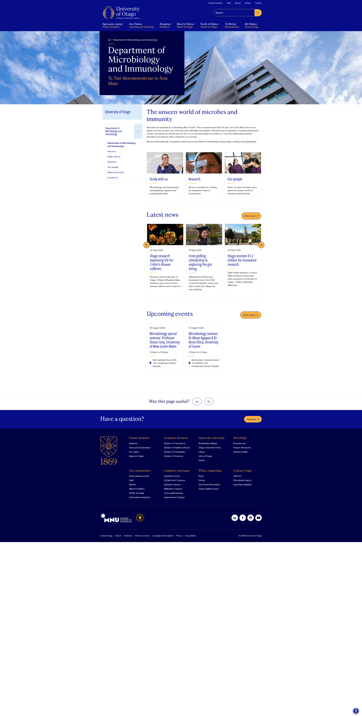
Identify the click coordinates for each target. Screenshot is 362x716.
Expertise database (242, 484)
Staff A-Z (237, 476)
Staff (229, 3)
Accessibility (190, 536)
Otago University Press (209, 447)
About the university (212, 438)
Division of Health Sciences (177, 447)
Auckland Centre (172, 476)
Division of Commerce (174, 443)
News (201, 476)
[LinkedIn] (234, 517)
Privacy (179, 536)
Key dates (134, 452)
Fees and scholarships (139, 447)
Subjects (133, 443)
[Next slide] (261, 245)
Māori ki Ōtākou (137, 489)
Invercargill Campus (173, 493)
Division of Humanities (174, 452)
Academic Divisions (176, 438)
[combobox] (234, 12)
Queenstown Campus (174, 497)
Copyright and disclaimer (162, 536)
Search (118, 536)
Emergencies (239, 443)
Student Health (240, 452)
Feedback (128, 536)
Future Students (139, 438)
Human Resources (242, 447)
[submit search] (258, 12)
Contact (258, 3)
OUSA (201, 460)
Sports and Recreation (209, 484)
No (208, 401)
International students (139, 497)
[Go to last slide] (146, 245)
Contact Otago (242, 470)
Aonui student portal (139, 476)
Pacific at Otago (136, 493)
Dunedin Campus (172, 484)
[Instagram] (250, 517)
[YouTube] (258, 517)
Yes (197, 401)
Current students (215, 3)
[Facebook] (242, 517)
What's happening (210, 470)
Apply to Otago (136, 456)
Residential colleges (208, 443)
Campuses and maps (176, 470)
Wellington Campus (173, 489)
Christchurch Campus (174, 480)
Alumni (238, 3)
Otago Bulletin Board (208, 489)
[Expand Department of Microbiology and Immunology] (138, 131)
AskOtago (251, 419)
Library (248, 3)
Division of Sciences (173, 456)
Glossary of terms (142, 536)
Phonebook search (242, 480)
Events (202, 480)
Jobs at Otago (205, 456)
